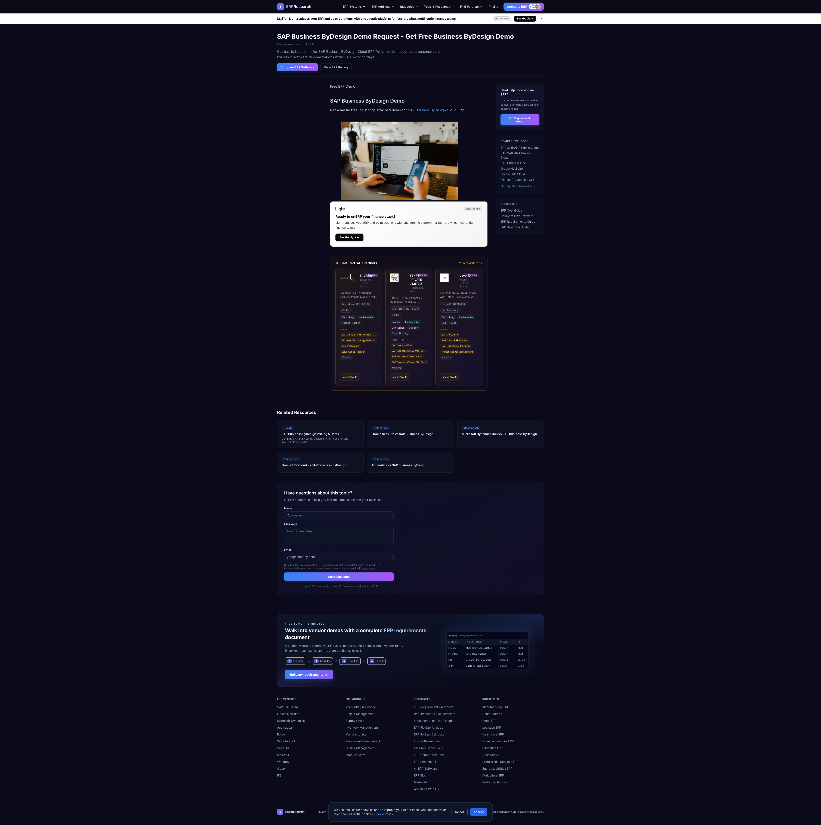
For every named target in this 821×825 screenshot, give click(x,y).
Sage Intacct (286, 741)
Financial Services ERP (498, 741)
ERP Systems (352, 6)
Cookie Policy (383, 814)
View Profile (350, 377)
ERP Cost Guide (511, 210)
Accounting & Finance (361, 707)
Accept (479, 812)
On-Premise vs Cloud (428, 748)
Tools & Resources (437, 6)
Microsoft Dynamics (291, 720)
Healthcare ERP (493, 734)
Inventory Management (362, 727)
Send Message (339, 576)
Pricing (493, 6)
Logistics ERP (491, 727)
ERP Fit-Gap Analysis (428, 727)
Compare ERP (517, 6)
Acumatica (284, 727)
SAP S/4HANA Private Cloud (516, 155)
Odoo (281, 768)
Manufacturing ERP (495, 707)
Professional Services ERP (500, 761)
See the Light (525, 18)
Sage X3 (283, 748)
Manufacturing (356, 734)
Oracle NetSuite (512, 168)
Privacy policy (367, 568)
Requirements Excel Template (434, 714)
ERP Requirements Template (433, 707)
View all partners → (470, 263)
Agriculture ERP (493, 775)
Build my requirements (309, 674)
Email (287, 549)
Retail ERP (489, 720)
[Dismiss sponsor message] (541, 18)
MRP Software (355, 755)
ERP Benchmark (425, 761)
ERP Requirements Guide (518, 221)
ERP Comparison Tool (429, 755)
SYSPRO (283, 755)
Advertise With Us (426, 789)
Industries (407, 6)
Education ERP (492, 748)
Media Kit (420, 782)
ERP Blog (420, 775)
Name (288, 508)
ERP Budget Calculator (430, 734)
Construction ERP (494, 714)
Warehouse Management (363, 741)
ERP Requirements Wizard (520, 119)
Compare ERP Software (297, 67)
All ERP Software (425, 768)
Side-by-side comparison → (518, 186)
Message (290, 524)
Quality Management (360, 748)
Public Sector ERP (494, 782)
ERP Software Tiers (427, 741)
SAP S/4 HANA (287, 707)
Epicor (281, 734)
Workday (283, 761)
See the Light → (349, 237)
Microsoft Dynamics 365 (518, 179)
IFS (279, 775)
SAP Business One (513, 163)
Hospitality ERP (493, 755)
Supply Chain (355, 720)
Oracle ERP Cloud (513, 174)
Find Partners (469, 6)
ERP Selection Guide (515, 227)
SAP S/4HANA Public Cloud (520, 147)
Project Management (360, 714)
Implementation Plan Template (435, 720)
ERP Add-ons (381, 6)
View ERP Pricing (336, 67)
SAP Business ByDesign (427, 110)
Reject (459, 812)
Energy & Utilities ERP (497, 768)
